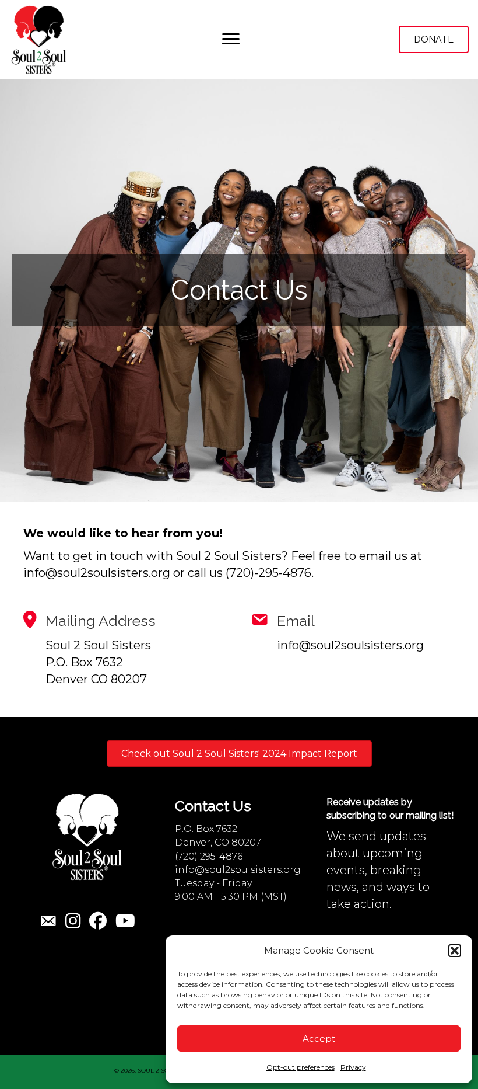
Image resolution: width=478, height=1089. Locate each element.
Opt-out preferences (300, 1067)
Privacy (353, 1067)
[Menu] (230, 39)
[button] (455, 950)
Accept (319, 1038)
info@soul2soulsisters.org (238, 869)
